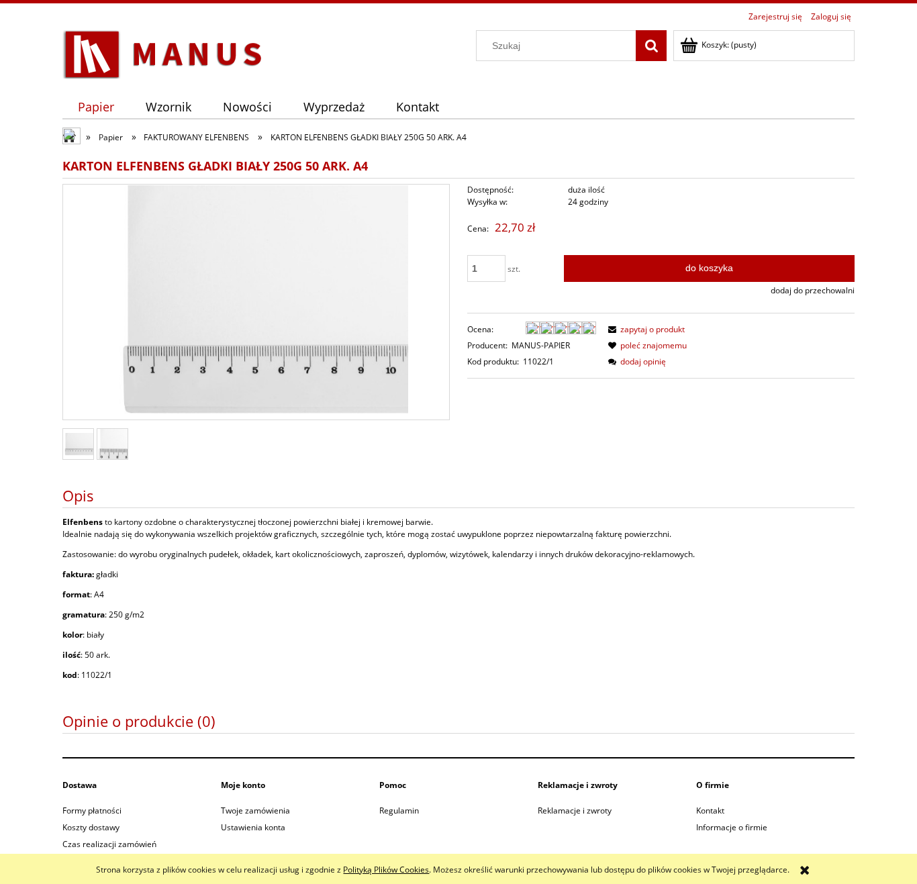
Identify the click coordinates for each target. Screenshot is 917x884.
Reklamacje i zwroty (575, 810)
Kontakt (710, 810)
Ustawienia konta (253, 827)
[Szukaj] (651, 45)
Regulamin (399, 810)
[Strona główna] (163, 52)
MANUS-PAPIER (541, 345)
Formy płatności (92, 810)
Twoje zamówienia (255, 810)
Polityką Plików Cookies (386, 869)
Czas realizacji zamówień (109, 844)
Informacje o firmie (731, 827)
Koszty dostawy (90, 827)
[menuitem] (96, 107)
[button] (644, 329)
